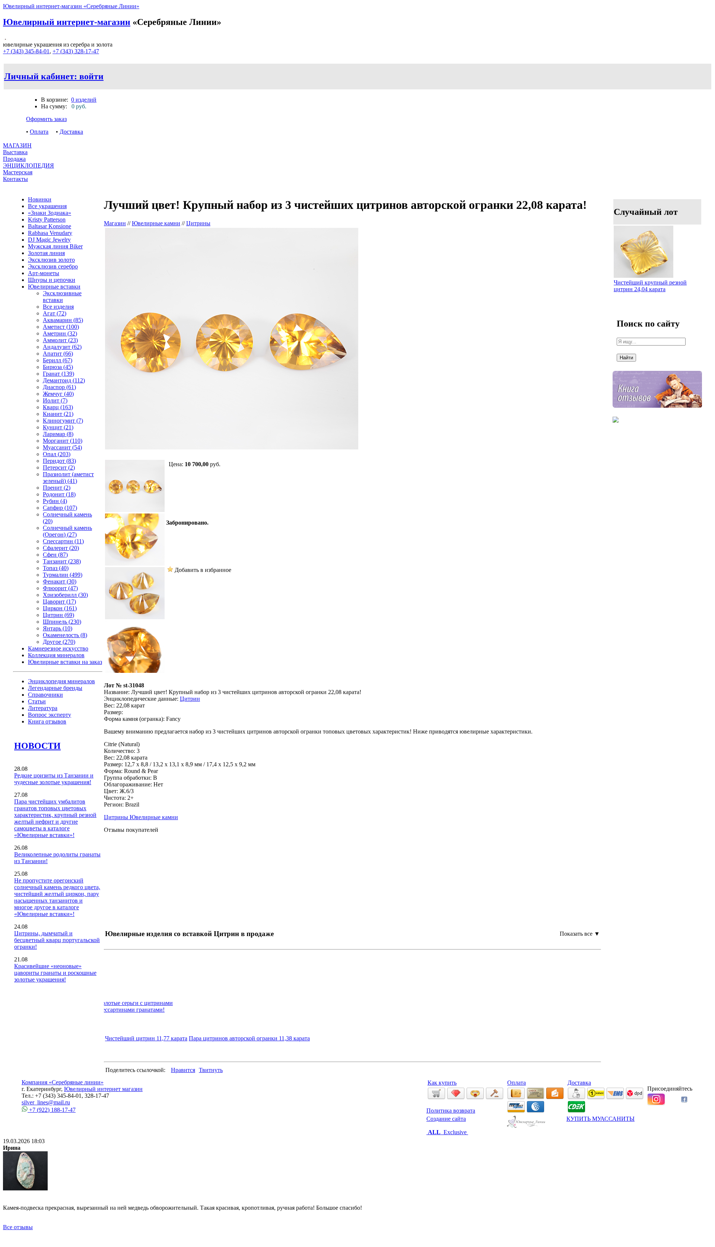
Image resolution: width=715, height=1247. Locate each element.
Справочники (45, 694)
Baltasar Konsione (49, 226)
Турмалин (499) (62, 575)
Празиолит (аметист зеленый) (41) (68, 477)
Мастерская (17, 172)
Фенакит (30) (59, 581)
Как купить (442, 1082)
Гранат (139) (58, 373)
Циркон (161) (60, 608)
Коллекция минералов (56, 655)
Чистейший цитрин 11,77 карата (146, 1038)
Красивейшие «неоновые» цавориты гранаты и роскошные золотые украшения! (55, 973)
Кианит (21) (58, 414)
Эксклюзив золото (51, 260)
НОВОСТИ (37, 746)
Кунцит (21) (58, 427)
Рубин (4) (55, 501)
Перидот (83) (59, 461)
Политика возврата (450, 1110)
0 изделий (83, 99)
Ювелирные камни (156, 223)
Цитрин (190, 699)
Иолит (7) (55, 400)
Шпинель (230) (62, 621)
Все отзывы (18, 1227)
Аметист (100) (61, 327)
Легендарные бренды (55, 688)
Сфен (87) (55, 554)
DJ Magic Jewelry (49, 239)
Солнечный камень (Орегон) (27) (67, 531)
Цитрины (198, 223)
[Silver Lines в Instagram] (656, 1103)
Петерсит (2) (59, 467)
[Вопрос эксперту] (616, 428)
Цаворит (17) (59, 601)
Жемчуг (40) (58, 394)
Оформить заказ (46, 119)
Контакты (15, 179)
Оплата (39, 131)
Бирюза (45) (58, 367)
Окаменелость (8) (65, 635)
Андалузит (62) (62, 347)
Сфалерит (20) (61, 548)
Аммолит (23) (60, 340)
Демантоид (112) (64, 380)
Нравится (183, 1070)
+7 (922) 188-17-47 (52, 1110)
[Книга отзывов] (657, 413)
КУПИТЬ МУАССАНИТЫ (600, 1119)
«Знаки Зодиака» (49, 213)
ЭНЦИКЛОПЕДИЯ (28, 165)
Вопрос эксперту (49, 715)
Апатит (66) (58, 353)
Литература (42, 708)
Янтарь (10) (57, 628)
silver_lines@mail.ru (46, 1102)
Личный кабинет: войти (54, 76)
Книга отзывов (47, 721)
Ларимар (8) (58, 434)
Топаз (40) (56, 568)
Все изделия (58, 306)
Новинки (39, 199)
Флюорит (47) (60, 588)
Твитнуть (211, 1070)
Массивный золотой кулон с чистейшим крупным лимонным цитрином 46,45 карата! (208, 1003)
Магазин (115, 223)
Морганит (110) (62, 441)
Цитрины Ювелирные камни (141, 817)
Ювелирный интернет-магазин (66, 22)
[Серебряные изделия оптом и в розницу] (526, 1126)
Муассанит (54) (62, 447)
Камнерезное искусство (58, 648)
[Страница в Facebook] (684, 1100)
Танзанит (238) (62, 561)
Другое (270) (59, 642)
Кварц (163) (58, 407)
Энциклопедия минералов (61, 681)
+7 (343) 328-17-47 (76, 51)
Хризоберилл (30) (65, 595)
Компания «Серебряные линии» (63, 1082)
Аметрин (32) (60, 333)
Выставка (15, 155)
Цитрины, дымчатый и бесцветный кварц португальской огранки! (57, 940)
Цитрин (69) (58, 615)
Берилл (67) (57, 360)
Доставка (71, 131)
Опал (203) (56, 454)
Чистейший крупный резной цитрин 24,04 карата (650, 285)
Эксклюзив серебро (53, 266)
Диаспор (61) (59, 387)
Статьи (37, 701)
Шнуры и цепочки (51, 280)
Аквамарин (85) (63, 320)
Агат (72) (54, 313)
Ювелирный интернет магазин (103, 1089)
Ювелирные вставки (54, 286)
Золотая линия (46, 253)
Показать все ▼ (580, 934)
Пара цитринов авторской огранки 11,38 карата (249, 1038)
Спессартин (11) (63, 541)
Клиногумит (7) (63, 420)
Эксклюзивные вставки (62, 296)
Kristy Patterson (47, 219)
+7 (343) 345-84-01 (26, 51)
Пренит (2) (56, 487)
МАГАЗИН (17, 145)
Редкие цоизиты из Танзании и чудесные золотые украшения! (53, 778)
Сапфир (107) (60, 508)
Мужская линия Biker (55, 246)
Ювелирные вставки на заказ (65, 662)
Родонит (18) (59, 494)
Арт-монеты (43, 273)
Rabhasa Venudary (50, 233)
